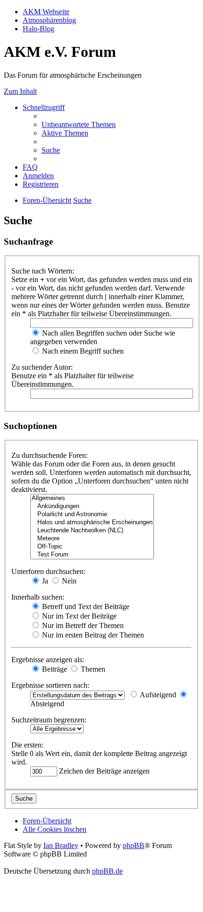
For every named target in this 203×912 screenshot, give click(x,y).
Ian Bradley (60, 845)
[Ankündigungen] (92, 506)
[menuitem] (79, 124)
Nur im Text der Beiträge (78, 616)
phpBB (133, 845)
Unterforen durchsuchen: (48, 571)
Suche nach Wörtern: (42, 271)
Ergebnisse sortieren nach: (50, 685)
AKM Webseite (46, 12)
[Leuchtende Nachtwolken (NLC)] (92, 531)
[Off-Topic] (92, 547)
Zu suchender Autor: (42, 367)
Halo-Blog (38, 29)
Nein (68, 581)
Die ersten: (27, 745)
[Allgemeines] (92, 498)
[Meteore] (92, 539)
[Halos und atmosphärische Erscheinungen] (92, 523)
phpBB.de (107, 871)
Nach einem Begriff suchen (82, 351)
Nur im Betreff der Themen (82, 625)
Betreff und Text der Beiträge (84, 606)
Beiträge (53, 669)
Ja (44, 581)
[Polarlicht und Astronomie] (92, 515)
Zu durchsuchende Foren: (49, 455)
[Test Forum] (92, 555)
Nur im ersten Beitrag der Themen (92, 635)
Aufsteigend (157, 695)
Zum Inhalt (20, 91)
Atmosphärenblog (49, 20)
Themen (92, 669)
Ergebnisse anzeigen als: (47, 660)
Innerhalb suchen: (37, 597)
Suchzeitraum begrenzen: (48, 720)
